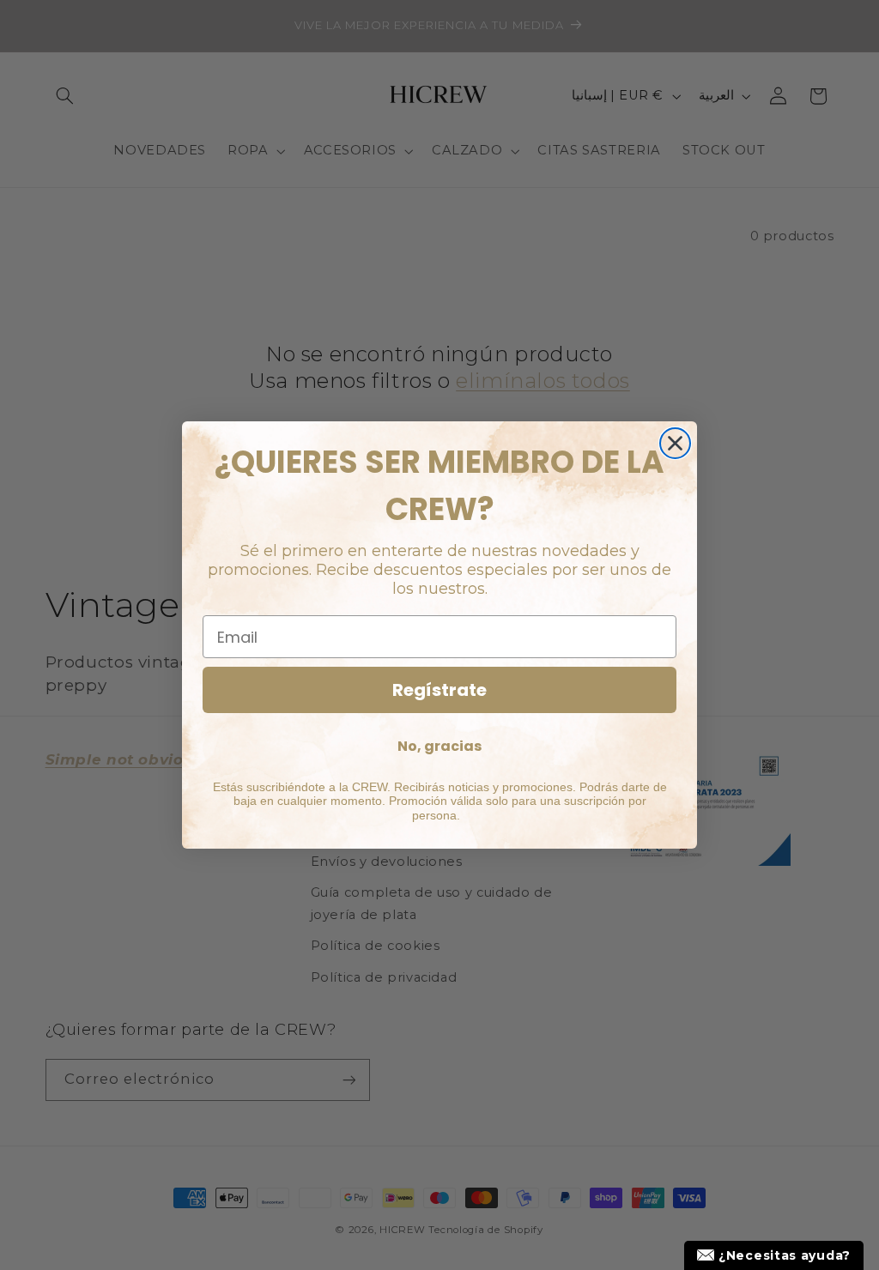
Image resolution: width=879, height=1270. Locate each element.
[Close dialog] (675, 443)
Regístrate (439, 690)
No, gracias (439, 746)
